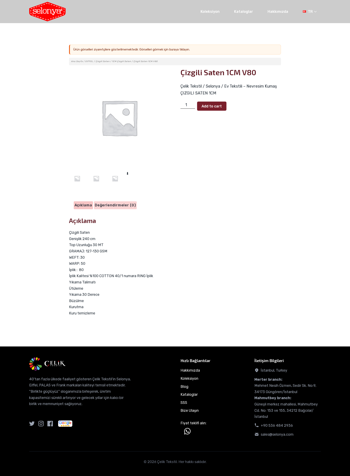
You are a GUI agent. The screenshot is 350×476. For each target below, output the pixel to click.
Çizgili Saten (103, 61)
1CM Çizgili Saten (121, 61)
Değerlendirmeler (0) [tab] (115, 205)
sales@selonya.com (277, 434)
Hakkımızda (278, 11)
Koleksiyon (210, 11)
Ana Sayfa (77, 61)
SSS (183, 402)
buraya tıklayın (179, 49)
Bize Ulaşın (189, 410)
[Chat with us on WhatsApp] (187, 431)
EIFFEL (89, 61)
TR (310, 11)
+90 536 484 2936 (277, 425)
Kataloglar (243, 11)
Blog (184, 386)
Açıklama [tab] (83, 205)
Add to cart (212, 106)
